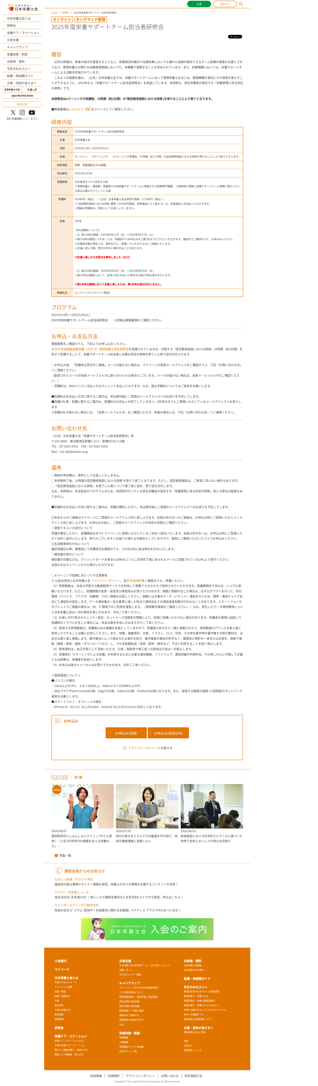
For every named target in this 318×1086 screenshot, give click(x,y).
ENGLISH (22, 104)
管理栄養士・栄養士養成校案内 (199, 1000)
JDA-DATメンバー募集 (130, 974)
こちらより (76, 109)
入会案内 (60, 961)
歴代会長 (59, 1005)
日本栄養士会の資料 (194, 970)
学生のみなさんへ (19, 68)
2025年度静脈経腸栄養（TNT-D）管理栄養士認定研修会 (91, 349)
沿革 (57, 1000)
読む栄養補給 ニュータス (21, 118)
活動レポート (125, 970)
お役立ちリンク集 (128, 1051)
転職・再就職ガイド (20, 76)
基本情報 (59, 1014)
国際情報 (59, 1019)
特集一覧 (65, 855)
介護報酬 (123, 1042)
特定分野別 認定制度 (129, 1001)
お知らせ (188, 1045)
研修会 (11, 25)
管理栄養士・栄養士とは (196, 996)
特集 (186, 1041)
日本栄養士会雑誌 (193, 965)
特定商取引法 (193, 1075)
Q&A (121, 1024)
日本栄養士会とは (19, 18)
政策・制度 (60, 991)
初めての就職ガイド (194, 1014)
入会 (199, 4)
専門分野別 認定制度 (129, 1006)
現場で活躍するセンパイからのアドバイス (205, 1010)
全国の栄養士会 (62, 1010)
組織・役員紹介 (62, 996)
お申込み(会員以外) (168, 733)
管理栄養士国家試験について (198, 1019)
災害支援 (13, 40)
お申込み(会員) (126, 733)
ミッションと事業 (63, 987)
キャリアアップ (17, 47)
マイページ (62, 969)
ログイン (225, 4)
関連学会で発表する (129, 1015)
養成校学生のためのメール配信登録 (201, 991)
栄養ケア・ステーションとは (69, 1040)
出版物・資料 (16, 61)
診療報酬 (123, 1037)
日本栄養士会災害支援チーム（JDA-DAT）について (144, 965)
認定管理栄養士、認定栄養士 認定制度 (138, 996)
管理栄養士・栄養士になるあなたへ (201, 1005)
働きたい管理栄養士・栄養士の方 (71, 1050)
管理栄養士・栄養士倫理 (131, 1010)
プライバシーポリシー (105, 580)
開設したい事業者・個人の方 (69, 1054)
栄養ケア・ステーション (23, 32)
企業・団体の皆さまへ (21, 83)
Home (54, 12)
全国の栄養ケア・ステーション (70, 1045)
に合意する (150, 748)
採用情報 (96, 1075)
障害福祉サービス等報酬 (131, 1046)
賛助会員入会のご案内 (195, 1032)
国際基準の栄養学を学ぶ (131, 1020)
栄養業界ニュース (192, 1050)
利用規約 (135, 580)
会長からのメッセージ (66, 982)
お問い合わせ (170, 1075)
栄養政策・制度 (17, 54)
